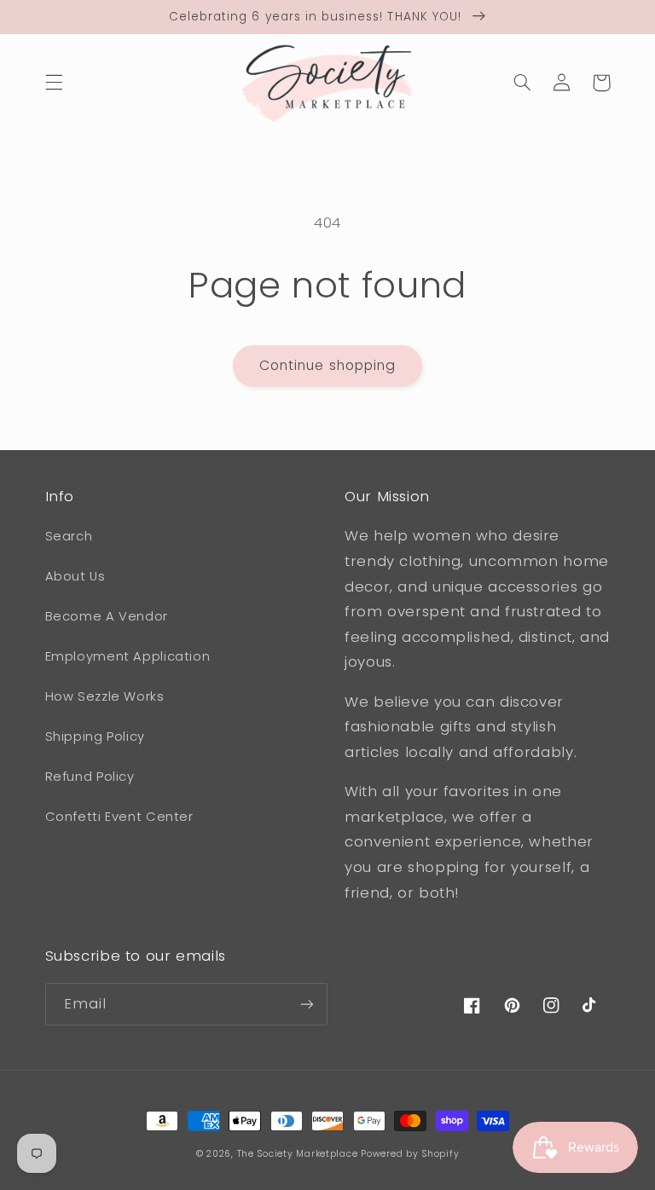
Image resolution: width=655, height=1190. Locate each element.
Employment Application (128, 656)
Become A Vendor (106, 616)
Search (69, 536)
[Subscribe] (307, 1004)
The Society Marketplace (297, 1153)
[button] (53, 82)
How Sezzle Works (105, 696)
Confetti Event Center (119, 816)
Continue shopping (327, 365)
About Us (75, 576)
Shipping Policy (95, 736)
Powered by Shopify (410, 1153)
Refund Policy (90, 776)
